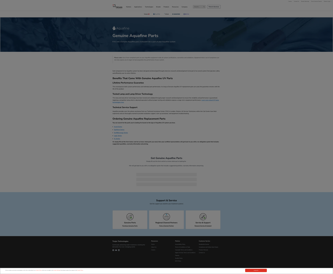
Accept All (256, 270)
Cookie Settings (57, 270)
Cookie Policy (39, 270)
